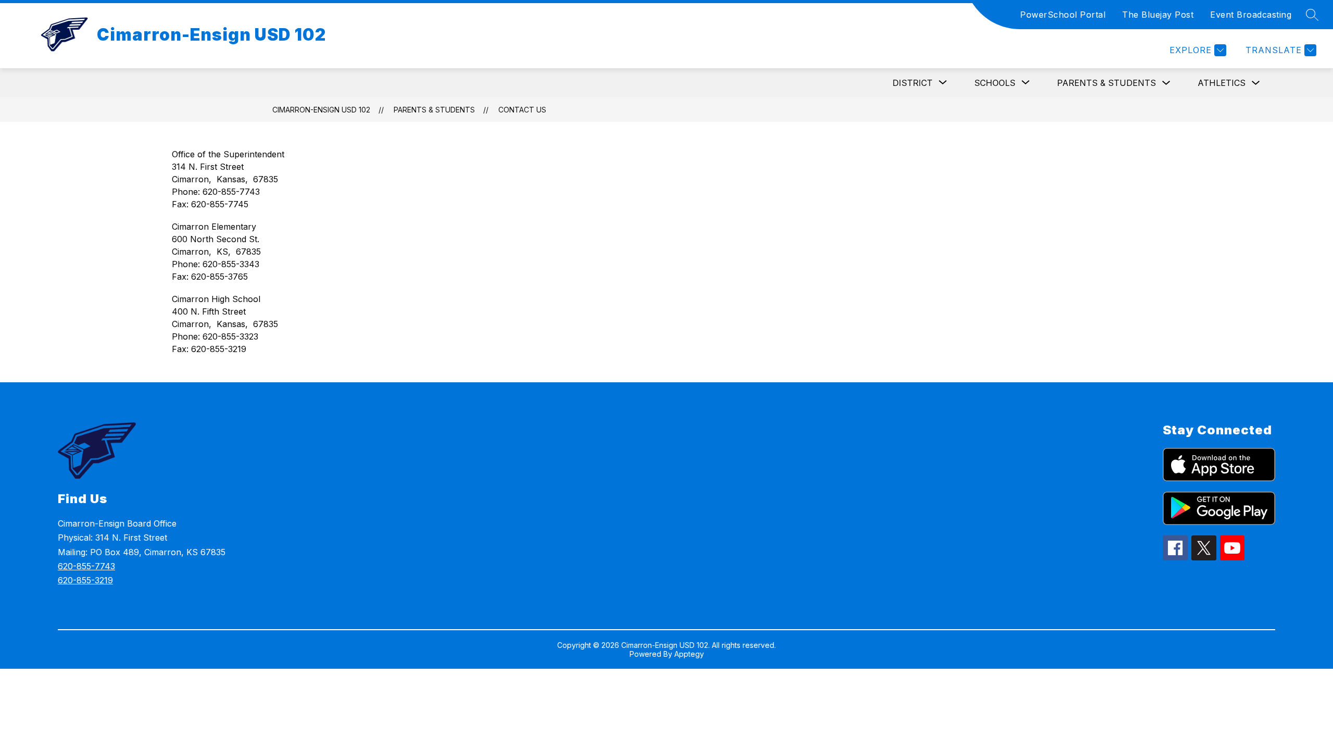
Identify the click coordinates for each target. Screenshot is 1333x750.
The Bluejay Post (1157, 14)
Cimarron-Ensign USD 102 (321, 109)
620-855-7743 (86, 566)
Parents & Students (1106, 83)
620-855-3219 (85, 580)
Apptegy (689, 653)
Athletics (1222, 83)
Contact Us (522, 109)
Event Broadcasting (1250, 14)
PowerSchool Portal (1062, 14)
